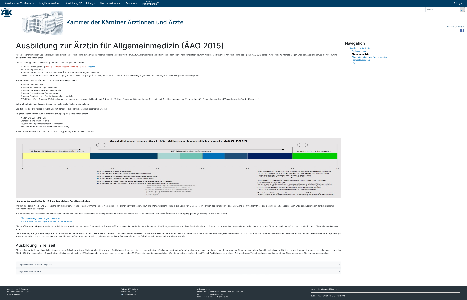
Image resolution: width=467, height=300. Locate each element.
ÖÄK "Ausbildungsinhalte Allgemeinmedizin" (41, 218)
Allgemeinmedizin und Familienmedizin (369, 57)
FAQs (354, 63)
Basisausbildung (359, 51)
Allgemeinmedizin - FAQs (29, 271)
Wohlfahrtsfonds (109, 3)
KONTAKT (341, 296)
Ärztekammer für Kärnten (18, 3)
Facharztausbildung (361, 60)
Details (91, 66)
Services (130, 3)
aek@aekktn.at (131, 294)
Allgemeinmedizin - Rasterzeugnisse (35, 264)
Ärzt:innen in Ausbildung (361, 48)
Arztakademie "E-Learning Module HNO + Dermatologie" (47, 221)
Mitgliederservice (49, 3)
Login (459, 3)
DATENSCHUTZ (329, 296)
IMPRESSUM (316, 296)
